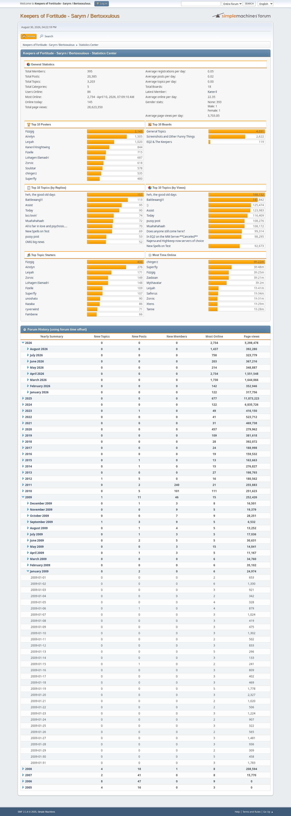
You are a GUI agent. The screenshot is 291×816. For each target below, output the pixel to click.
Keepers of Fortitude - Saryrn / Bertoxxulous (70, 16)
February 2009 (40, 565)
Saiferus (152, 293)
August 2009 (39, 528)
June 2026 (37, 361)
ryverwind (32, 309)
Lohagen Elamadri (37, 157)
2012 (28, 479)
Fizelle (29, 152)
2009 (28, 497)
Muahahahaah (34, 221)
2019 (28, 435)
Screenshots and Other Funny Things (171, 136)
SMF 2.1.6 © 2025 (27, 811)
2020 (28, 429)
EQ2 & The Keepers (159, 142)
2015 (28, 460)
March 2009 (38, 559)
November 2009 (41, 509)
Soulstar (30, 168)
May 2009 (37, 547)
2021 (28, 423)
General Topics (156, 131)
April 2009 (37, 553)
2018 (28, 442)
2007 (28, 775)
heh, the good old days (40, 195)
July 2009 (36, 534)
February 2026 (40, 386)
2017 (28, 448)
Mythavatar (154, 283)
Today (29, 210)
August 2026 (39, 349)
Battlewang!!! (34, 200)
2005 (28, 787)
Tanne (150, 309)
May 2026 (37, 367)
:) (147, 205)
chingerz (31, 173)
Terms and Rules (252, 811)
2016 (28, 454)
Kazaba (30, 304)
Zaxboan (152, 278)
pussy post (32, 236)
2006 (28, 781)
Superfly (30, 179)
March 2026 (38, 380)
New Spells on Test (37, 231)
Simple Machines (46, 811)
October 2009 (39, 516)
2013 (28, 472)
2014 (28, 466)
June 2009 (37, 540)
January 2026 (39, 392)
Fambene (31, 314)
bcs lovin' (31, 215)
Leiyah (29, 142)
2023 (28, 411)
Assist (29, 205)
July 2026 (36, 355)
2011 (28, 485)
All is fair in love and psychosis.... (46, 226)
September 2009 (41, 522)
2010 (28, 491)
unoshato (31, 298)
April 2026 (37, 374)
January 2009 (39, 571)
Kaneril (212, 92)
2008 (28, 769)
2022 (28, 417)
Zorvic (29, 163)
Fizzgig (29, 131)
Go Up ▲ (268, 811)
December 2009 (41, 503)
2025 (28, 398)
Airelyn (30, 136)
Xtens (150, 304)
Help (237, 811)
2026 (28, 343)
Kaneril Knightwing (37, 147)
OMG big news (34, 242)
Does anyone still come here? (166, 231)
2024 (28, 405)
